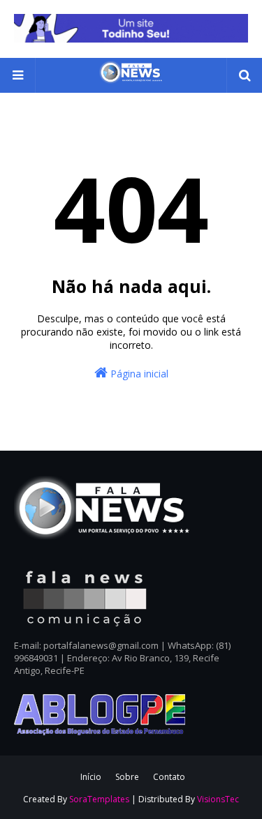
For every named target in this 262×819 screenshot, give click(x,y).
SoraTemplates (99, 799)
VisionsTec (218, 799)
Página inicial (138, 373)
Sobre (127, 777)
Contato (169, 777)
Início (90, 777)
